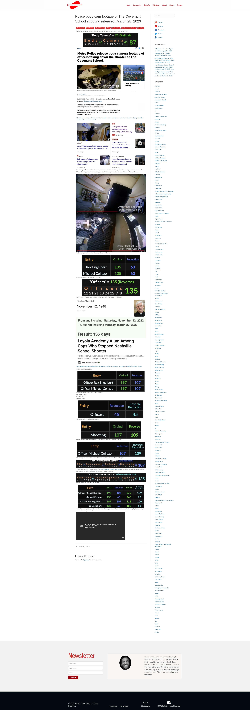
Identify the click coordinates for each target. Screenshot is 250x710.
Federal (157, 266)
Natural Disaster (160, 411)
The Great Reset (160, 577)
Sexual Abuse (159, 519)
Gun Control (90, 28)
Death (156, 216)
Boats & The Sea (160, 147)
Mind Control (158, 389)
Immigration (158, 317)
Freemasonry (159, 282)
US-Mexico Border (160, 604)
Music (156, 403)
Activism (157, 91)
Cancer (157, 166)
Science (157, 508)
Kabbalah (157, 337)
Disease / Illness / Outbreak (163, 221)
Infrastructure (159, 323)
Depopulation (159, 219)
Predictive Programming (162, 475)
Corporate (158, 202)
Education (158, 238)
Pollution (157, 456)
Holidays (157, 315)
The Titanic (158, 579)
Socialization (158, 536)
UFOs (156, 596)
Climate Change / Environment (164, 191)
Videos (157, 613)
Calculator (156, 5)
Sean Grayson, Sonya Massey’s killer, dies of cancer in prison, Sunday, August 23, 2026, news (164, 67)
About (164, 5)
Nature (157, 414)
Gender (157, 298)
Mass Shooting (100, 28)
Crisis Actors (158, 207)
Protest (157, 481)
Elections (157, 241)
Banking (157, 127)
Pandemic (158, 439)
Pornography (159, 461)
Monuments (158, 398)
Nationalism (158, 409)
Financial (157, 268)
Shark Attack (158, 522)
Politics (157, 453)
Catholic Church (159, 172)
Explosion (158, 260)
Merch (171, 5)
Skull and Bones (160, 528)
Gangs (157, 288)
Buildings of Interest (161, 160)
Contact (179, 5)
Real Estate (158, 494)
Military (157, 387)
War (156, 621)
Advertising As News (161, 94)
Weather (157, 626)
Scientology (158, 511)
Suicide (157, 557)
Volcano (157, 618)
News (108, 28)
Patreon (160, 22)
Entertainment (159, 249)
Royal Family (159, 503)
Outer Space (158, 434)
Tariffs (156, 560)
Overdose (158, 436)
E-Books (147, 5)
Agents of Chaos (160, 97)
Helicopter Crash (160, 309)
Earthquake (158, 227)
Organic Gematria (160, 431)
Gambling (158, 285)
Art (155, 111)
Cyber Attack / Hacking (162, 213)
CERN (156, 180)
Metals (157, 384)
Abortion (157, 86)
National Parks (159, 406)
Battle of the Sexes (160, 130)
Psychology (158, 486)
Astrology (157, 119)
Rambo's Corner (160, 492)
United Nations (159, 601)
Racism (157, 489)
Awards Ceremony (160, 125)
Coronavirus (158, 199)
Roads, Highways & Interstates (164, 500)
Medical (157, 376)
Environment (158, 252)
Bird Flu (157, 141)
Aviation (157, 122)
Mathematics (158, 370)
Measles (157, 373)
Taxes (156, 566)
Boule (156, 152)
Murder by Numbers (161, 400)
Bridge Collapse (159, 155)
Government (80, 28)
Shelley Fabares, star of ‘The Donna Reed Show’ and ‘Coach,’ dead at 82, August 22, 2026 (164, 74)
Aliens (156, 102)
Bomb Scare (158, 149)
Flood (156, 274)
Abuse (156, 89)
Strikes (157, 554)
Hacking (157, 306)
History (157, 312)
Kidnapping (158, 342)
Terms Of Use (124, 706)
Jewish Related (159, 334)
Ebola (156, 230)
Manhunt (157, 359)
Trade (156, 582)
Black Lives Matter (160, 144)
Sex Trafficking (159, 517)
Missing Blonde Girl (161, 392)
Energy (157, 246)
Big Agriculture (159, 136)
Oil (155, 428)
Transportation (159, 590)
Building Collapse (160, 158)
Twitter (160, 34)
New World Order (160, 420)
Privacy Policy (114, 706)
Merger (157, 381)
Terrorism (157, 574)
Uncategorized (159, 599)
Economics (158, 235)
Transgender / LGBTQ (161, 588)
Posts (128, 5)
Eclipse (157, 232)
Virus (156, 615)
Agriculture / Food (160, 100)
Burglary (157, 163)
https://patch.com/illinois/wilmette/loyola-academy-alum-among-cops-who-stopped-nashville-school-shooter (109, 366)
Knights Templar (160, 345)
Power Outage (159, 470)
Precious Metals (159, 472)
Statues (157, 552)
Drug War (157, 224)
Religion (157, 497)
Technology (158, 571)
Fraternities (158, 279)
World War (158, 629)
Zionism (157, 632)
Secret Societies (160, 514)
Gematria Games (160, 290)
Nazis (156, 417)
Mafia (156, 356)
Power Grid (158, 467)
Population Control (160, 458)
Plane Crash (158, 445)
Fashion (157, 263)
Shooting (140, 28)
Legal (156, 351)
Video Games (159, 610)
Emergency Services (161, 243)
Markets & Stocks (160, 362)
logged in (86, 560)
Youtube (160, 26)
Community (137, 5)
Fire (156, 271)
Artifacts (157, 113)
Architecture (158, 108)
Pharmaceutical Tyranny (162, 442)
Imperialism (158, 320)
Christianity (158, 188)
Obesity (157, 425)
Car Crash (158, 169)
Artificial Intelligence (161, 116)
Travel (156, 593)
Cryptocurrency (159, 210)
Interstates (158, 326)
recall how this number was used (110, 469)
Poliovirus (158, 450)
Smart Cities (158, 533)
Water (156, 624)
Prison (156, 478)
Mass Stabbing (159, 367)
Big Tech (157, 138)
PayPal (160, 37)
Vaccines (157, 607)
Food (156, 277)
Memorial (157, 378)
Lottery (157, 353)
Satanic (157, 505)
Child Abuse (158, 185)
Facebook (161, 30)
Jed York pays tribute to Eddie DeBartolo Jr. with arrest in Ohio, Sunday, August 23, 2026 (165, 60)
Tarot (156, 563)
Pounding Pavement (161, 464)
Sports (157, 539)
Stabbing (157, 541)
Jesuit (156, 331)
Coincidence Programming (163, 194)
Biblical (157, 133)
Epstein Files (158, 254)
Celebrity (157, 174)
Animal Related (159, 105)
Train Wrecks (159, 585)
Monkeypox (158, 395)
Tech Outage (158, 568)
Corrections (158, 205)
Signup (73, 677)
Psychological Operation (128, 28)
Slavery (157, 530)
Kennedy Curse (159, 340)
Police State (115, 28)
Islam (156, 328)
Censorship (158, 177)
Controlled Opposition (161, 196)
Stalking (157, 549)
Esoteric (157, 257)
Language (158, 348)
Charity (157, 183)
